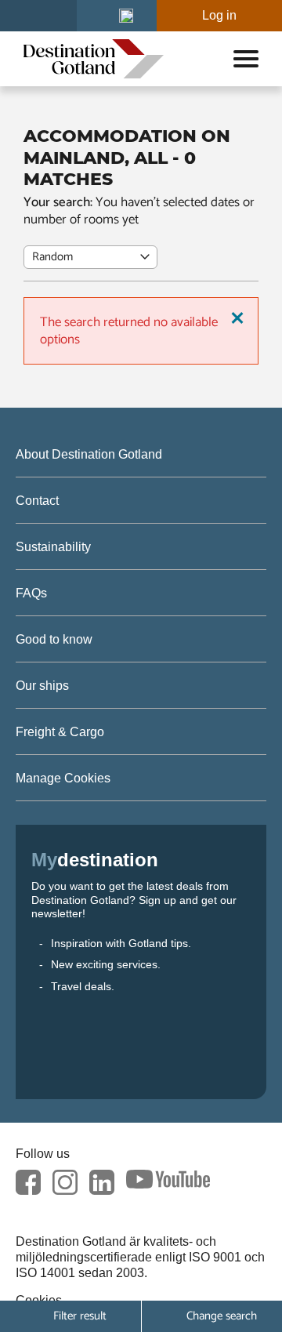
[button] (126, 15)
